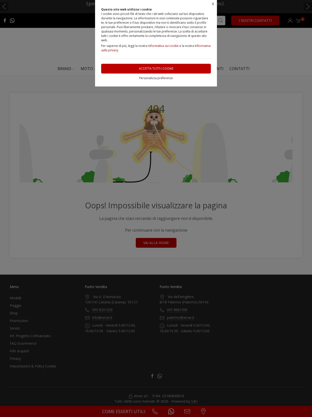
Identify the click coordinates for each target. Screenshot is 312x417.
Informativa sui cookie (163, 46)
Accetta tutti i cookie (156, 68)
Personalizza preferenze (156, 78)
